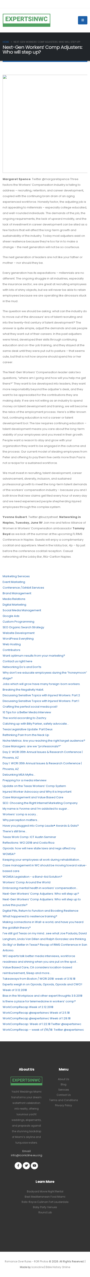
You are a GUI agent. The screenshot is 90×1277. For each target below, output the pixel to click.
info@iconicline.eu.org (26, 1155)
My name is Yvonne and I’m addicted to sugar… (36, 809)
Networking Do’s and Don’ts (22, 667)
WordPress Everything (18, 639)
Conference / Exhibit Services (23, 588)
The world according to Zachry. (25, 718)
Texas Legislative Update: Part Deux (27, 729)
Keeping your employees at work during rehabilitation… (42, 860)
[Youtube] (34, 1165)
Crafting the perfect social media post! (30, 707)
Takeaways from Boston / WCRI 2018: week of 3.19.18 (39, 979)
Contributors (11, 650)
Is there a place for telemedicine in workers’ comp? (39, 1001)
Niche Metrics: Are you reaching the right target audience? (44, 741)
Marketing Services (16, 576)
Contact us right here (17, 661)
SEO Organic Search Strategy (23, 627)
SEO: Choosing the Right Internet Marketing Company (40, 803)
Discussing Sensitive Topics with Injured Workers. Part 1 (41, 701)
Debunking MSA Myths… (19, 775)
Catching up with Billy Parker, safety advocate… (36, 724)
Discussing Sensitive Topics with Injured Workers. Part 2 (41, 695)
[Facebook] (18, 1165)
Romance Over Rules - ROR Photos (26, 1261)
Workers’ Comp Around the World (26, 882)
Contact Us (64, 1095)
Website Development (19, 633)
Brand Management (17, 593)
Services (63, 1089)
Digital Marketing (14, 605)
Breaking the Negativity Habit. (23, 690)
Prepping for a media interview (25, 780)
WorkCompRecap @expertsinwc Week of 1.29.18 (37, 1018)
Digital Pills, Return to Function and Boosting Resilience (40, 911)
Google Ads (11, 616)
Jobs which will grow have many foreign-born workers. (41, 684)
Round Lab (45, 1212)
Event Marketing (14, 582)
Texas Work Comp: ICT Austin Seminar (29, 837)
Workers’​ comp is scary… (20, 814)
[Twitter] (26, 1165)
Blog (63, 1084)
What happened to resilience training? (30, 916)
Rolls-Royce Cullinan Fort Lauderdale (45, 1202)
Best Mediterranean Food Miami (45, 1197)
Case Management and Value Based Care (33, 797)
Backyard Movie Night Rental (45, 1191)
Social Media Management (22, 610)
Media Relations (14, 599)
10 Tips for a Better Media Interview (27, 712)
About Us (63, 1079)
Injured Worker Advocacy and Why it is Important (37, 792)
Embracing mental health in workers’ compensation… (40, 888)
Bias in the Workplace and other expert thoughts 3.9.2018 (42, 996)
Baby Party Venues (45, 1207)
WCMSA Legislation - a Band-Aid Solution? (32, 877)
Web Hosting (12, 644)
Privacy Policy (63, 1105)
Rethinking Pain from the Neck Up (26, 735)
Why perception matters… (21, 820)
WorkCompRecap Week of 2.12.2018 (28, 1007)
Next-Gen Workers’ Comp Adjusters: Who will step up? (41, 894)
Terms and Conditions (63, 1100)
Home (6, 42)
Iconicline (37, 1267)
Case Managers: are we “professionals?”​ (32, 746)
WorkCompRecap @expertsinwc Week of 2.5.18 (36, 1013)
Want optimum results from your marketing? (34, 656)
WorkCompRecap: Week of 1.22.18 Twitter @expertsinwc (42, 1024)
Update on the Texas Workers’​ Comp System (34, 786)
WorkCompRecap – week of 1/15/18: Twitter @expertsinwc (43, 1030)
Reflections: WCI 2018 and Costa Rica (28, 843)
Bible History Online (58, 1267)
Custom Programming (18, 622)
